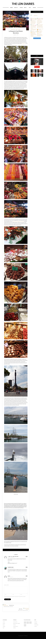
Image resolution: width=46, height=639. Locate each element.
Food (30, 7)
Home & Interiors (15, 626)
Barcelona (13, 29)
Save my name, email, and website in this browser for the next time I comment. (15, 596)
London (11, 7)
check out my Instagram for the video (18, 221)
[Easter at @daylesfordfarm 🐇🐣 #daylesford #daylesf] (34, 34)
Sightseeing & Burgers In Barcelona (8, 606)
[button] (33, 71)
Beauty (25, 7)
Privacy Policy (36, 624)
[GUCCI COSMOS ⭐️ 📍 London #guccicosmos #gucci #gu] (40, 34)
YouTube (14, 627)
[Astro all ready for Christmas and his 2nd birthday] (40, 27)
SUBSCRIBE (37, 66)
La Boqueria (23, 43)
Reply (26, 556)
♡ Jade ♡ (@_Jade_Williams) (13, 556)
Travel (19, 29)
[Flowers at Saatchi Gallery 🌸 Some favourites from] (34, 27)
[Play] (36, 61)
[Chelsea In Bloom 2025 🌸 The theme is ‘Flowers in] (40, 21)
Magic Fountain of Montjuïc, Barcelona (23, 610)
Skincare (14, 624)
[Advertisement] (37, 47)
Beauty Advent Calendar (16, 623)
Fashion (21, 7)
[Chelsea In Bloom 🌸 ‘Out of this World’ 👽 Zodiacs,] (34, 21)
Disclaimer (35, 623)
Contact (34, 7)
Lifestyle (16, 7)
